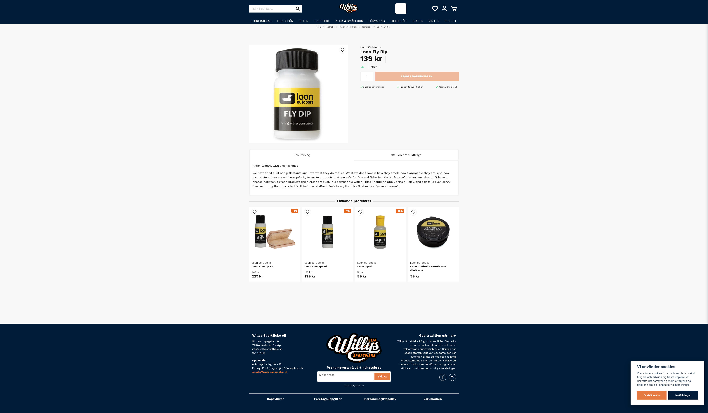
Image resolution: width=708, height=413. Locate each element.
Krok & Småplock (349, 21)
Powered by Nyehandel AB (354, 386)
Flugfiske (322, 21)
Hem (319, 27)
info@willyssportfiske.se (267, 348)
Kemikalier (367, 27)
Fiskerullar (261, 21)
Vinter (433, 21)
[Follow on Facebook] (443, 377)
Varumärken (433, 399)
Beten (303, 21)
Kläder (417, 21)
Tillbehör (398, 21)
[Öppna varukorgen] (454, 8)
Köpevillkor (275, 399)
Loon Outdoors (370, 47)
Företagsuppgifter (328, 399)
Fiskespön (285, 21)
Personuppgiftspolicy (380, 399)
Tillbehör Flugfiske (348, 27)
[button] (342, 50)
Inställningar (683, 395)
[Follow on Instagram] (452, 377)
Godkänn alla (652, 395)
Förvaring (376, 21)
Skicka (382, 376)
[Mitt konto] (444, 8)
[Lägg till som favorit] (435, 8)
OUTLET (451, 21)
